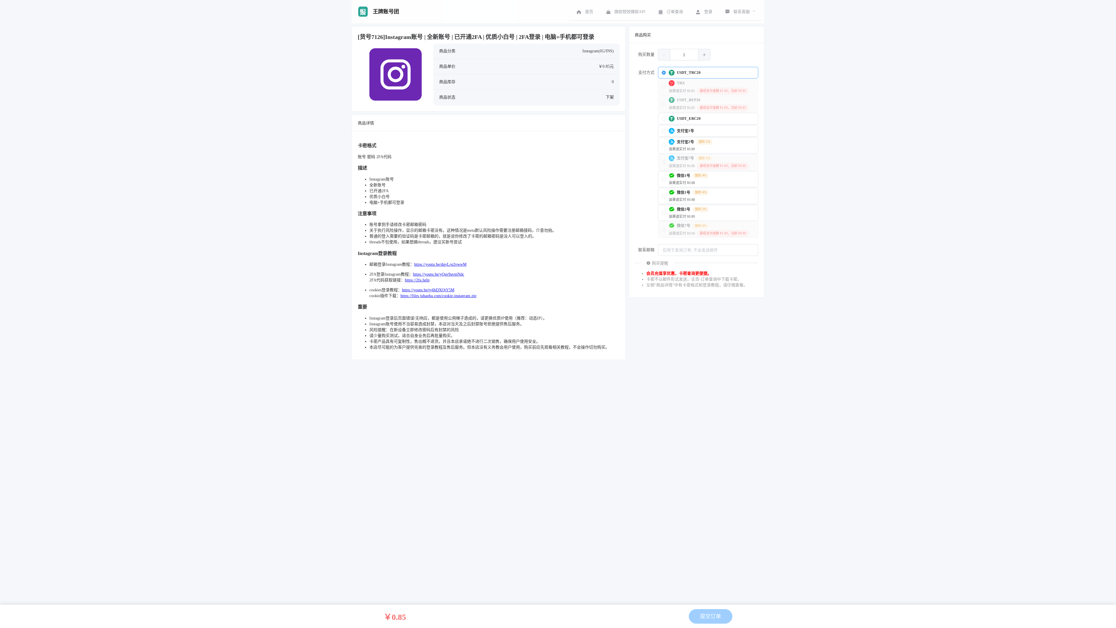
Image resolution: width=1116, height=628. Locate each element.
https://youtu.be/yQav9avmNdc (438, 274)
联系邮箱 (646, 250)
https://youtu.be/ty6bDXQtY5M (428, 290)
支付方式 (646, 72)
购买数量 (646, 54)
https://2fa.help (417, 280)
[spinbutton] (684, 54)
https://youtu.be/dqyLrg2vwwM (440, 264)
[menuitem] (584, 11)
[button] (664, 54)
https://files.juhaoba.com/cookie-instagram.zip (438, 296)
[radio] (708, 72)
